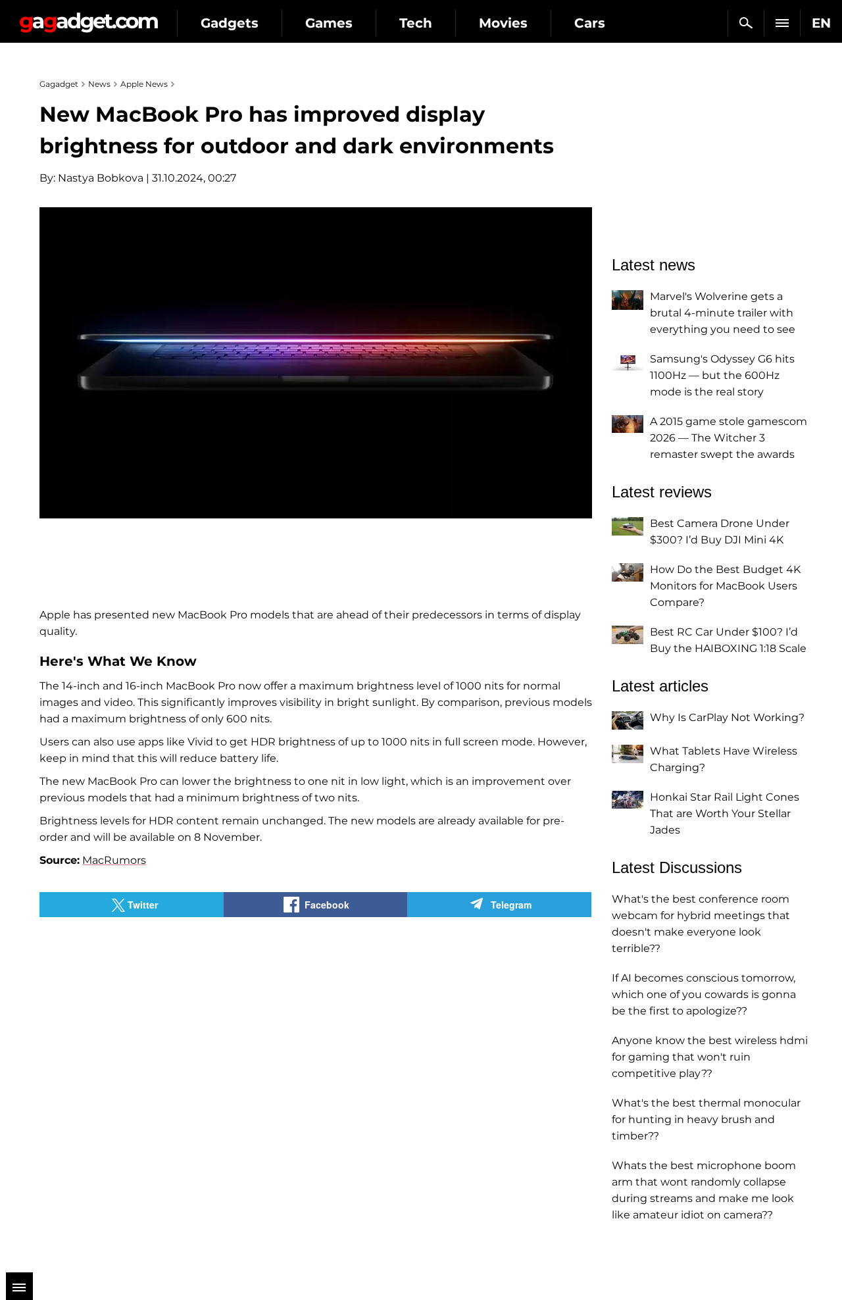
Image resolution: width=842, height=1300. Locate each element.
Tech (415, 23)
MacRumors (114, 860)
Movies (503, 23)
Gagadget (88, 17)
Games (329, 23)
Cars (589, 23)
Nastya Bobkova (100, 178)
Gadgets (230, 23)
